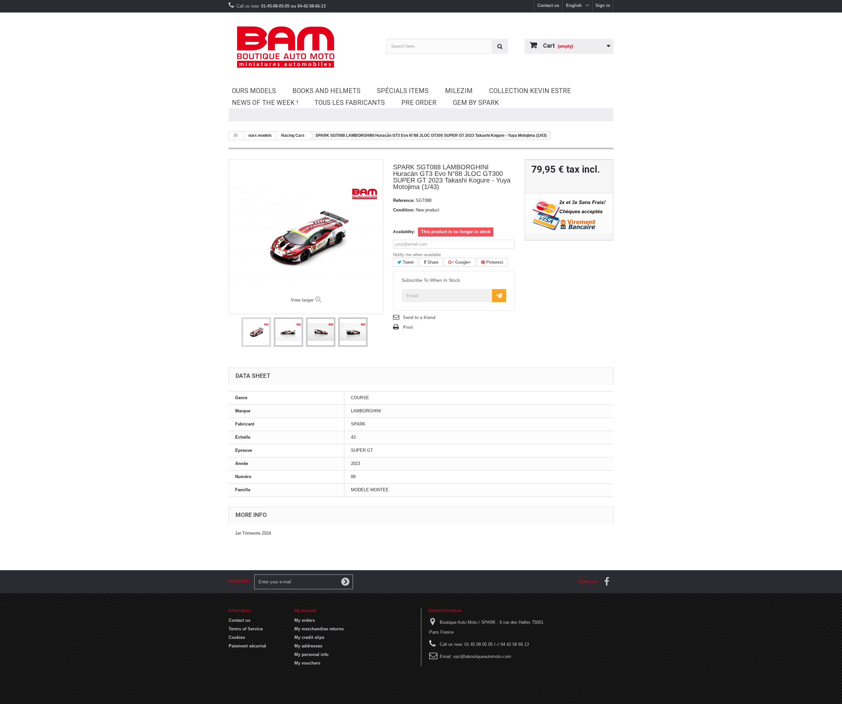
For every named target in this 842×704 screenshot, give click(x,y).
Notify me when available (417, 254)
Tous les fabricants (349, 103)
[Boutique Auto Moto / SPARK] (289, 46)
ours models (254, 91)
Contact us (548, 5)
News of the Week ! (265, 103)
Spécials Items (403, 91)
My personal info (311, 654)
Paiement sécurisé (247, 645)
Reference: (403, 200)
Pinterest (494, 262)
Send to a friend (419, 317)
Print (408, 327)
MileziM (459, 91)
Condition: (403, 209)
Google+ (462, 262)
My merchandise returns (319, 628)
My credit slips (309, 637)
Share (432, 262)
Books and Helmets (326, 91)
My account (305, 610)
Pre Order (418, 103)
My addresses (308, 645)
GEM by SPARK (476, 103)
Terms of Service (246, 628)
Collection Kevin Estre (530, 91)
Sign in (602, 5)
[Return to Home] (235, 136)
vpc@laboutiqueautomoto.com (482, 656)
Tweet (407, 262)
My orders (304, 620)
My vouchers (307, 663)
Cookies (237, 637)
